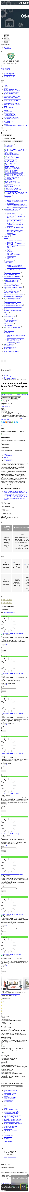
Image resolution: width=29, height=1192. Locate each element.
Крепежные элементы (9, 108)
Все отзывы (14, 995)
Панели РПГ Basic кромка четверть (16, 243)
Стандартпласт (17, 189)
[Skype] (17, 422)
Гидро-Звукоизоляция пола (11, 97)
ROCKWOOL (16, 168)
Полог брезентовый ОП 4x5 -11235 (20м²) (12, 713)
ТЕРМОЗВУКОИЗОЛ (22, 192)
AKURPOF (14, 153)
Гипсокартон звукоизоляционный (12, 104)
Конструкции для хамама (13, 269)
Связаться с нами (8, 1100)
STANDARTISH (18, 174)
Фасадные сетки (8, 119)
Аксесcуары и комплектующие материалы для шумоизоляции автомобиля (15, 231)
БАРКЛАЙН (15, 181)
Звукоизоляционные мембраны (12, 90)
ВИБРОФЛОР (16, 182)
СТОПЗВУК (15, 191)
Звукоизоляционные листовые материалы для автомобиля (15, 219)
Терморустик (10, 257)
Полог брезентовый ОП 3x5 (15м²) (10, 834)
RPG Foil (9, 250)
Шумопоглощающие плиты (11, 95)
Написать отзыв (17, 1020)
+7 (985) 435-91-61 (5, 69)
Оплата (6, 36)
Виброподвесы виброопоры (11, 100)
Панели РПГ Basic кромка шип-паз (16, 245)
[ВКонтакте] (4, 422)
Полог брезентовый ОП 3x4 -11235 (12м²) (12, 673)
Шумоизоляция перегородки (11, 117)
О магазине (7, 40)
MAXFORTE (15, 167)
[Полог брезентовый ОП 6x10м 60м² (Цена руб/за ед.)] (14, 395)
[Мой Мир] (14, 422)
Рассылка (6, 1139)
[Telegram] (8, 422)
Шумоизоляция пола (9, 114)
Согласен (3, 1190)
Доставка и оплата (8, 460)
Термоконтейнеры (11, 234)
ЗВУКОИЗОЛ (16, 185)
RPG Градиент (10, 253)
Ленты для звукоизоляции (10, 1126)
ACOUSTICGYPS (19, 150)
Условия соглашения (9, 1098)
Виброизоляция (8, 111)
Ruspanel (6, 88)
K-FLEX (12, 164)
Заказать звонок (9, 1159)
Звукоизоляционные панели (11, 89)
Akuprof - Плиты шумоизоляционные (17, 205)
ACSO (10, 152)
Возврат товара (8, 1141)
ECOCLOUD (15, 157)
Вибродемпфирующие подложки (12, 96)
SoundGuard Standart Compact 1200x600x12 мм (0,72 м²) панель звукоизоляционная (16, 494)
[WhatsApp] (12, 422)
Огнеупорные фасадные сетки (15, 339)
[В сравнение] (8, 411)
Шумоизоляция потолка (10, 115)
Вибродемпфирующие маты (11, 92)
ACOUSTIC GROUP (21, 149)
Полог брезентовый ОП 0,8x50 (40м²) (10, 793)
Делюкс (6, 124)
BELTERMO (15, 155)
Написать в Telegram (9, 75)
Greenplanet (7, 122)
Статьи (6, 41)
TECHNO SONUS (20, 175)
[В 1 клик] (1, 652)
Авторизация (7, 48)
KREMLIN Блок (11, 251)
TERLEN (12, 178)
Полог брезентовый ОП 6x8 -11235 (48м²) (12, 753)
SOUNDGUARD (18, 173)
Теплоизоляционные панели (14, 266)
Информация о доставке (10, 1093)
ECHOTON (14, 156)
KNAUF (12, 166)
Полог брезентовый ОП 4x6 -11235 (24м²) (12, 633)
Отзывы (6, 457)
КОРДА (11, 186)
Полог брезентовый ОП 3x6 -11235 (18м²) (12, 914)
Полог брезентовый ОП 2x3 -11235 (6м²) (11, 954)
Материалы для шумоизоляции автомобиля (15, 125)
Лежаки (9, 249)
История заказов (8, 1137)
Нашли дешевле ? (5, 406)
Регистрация (7, 47)
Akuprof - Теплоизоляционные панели (17, 200)
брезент (6, 612)
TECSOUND (15, 177)
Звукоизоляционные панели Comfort (16, 268)
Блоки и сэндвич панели (13, 270)
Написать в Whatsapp (9, 73)
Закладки (6, 1138)
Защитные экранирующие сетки (15, 338)
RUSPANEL (15, 170)
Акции (5, 1103)
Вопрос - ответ (8, 459)
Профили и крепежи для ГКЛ (11, 103)
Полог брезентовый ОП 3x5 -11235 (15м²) (12, 874)
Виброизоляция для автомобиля (15, 215)
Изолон (6, 110)
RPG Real (9, 247)
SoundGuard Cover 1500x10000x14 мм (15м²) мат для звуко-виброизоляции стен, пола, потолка (15, 498)
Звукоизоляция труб (9, 107)
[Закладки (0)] (1, 133)
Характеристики (8, 455)
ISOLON (12, 160)
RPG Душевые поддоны (13, 254)
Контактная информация (10, 1090)
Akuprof (6, 86)
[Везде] (2, 82)
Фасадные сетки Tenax (13, 340)
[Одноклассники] (6, 422)
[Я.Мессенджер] (1, 422)
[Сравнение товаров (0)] (1, 131)
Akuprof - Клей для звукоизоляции (16, 204)
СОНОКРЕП (15, 188)
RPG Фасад (10, 258)
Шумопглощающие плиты (11, 1113)
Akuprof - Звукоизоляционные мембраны (17, 207)
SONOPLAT (15, 171)
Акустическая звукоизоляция (11, 118)
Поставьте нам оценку (6, 1020)
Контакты (6, 38)
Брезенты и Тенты (8, 121)
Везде (5, 85)
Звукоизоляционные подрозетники (13, 101)
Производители (8, 1101)
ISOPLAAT (14, 161)
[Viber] (10, 422)
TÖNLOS (12, 180)
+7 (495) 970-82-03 (5, 68)
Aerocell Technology (12, 213)
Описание (6, 454)
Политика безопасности (10, 1097)
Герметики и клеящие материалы (12, 99)
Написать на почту (9, 76)
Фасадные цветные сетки (13, 342)
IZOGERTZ (14, 163)
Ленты (5, 106)
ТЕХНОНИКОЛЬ (19, 193)
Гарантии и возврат (9, 1094)
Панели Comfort (11, 246)
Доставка (6, 35)
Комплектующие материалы (14, 240)
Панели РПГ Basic (11, 242)
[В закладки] (6, 411)
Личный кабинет (8, 1135)
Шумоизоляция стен (9, 113)
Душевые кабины (11, 256)
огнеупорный (11, 612)
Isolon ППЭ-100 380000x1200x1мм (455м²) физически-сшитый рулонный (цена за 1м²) (15, 492)
